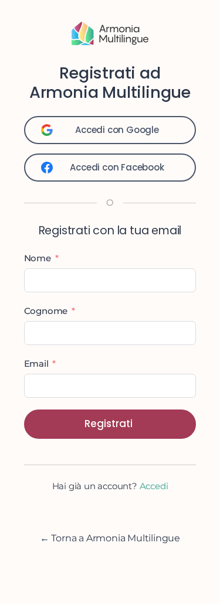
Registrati (108, 424)
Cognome (46, 310)
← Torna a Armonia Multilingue (110, 538)
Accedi (154, 486)
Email (36, 363)
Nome (37, 258)
